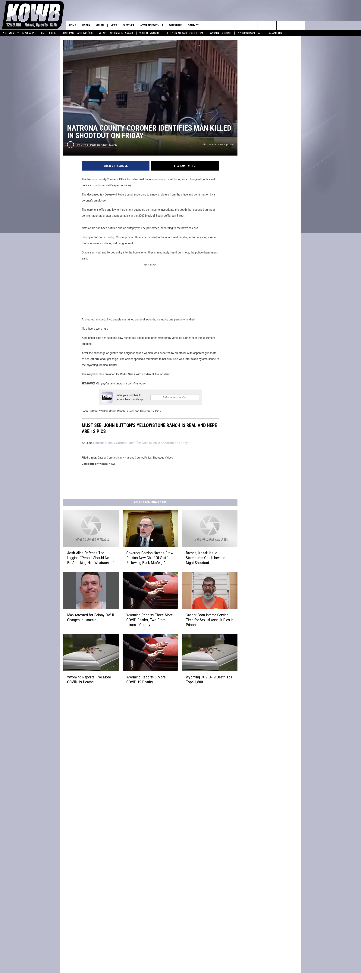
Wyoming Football (221, 33)
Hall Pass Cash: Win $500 (78, 33)
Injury (121, 457)
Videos (169, 457)
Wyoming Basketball (249, 33)
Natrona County (134, 457)
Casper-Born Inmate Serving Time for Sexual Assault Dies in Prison (210, 620)
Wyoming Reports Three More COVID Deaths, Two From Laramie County (149, 620)
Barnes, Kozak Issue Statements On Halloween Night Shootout (205, 558)
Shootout (158, 457)
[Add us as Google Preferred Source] (271, 25)
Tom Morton (81, 144)
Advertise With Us (151, 25)
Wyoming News (106, 463)
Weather (128, 25)
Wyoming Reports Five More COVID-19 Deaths (89, 679)
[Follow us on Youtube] (300, 25)
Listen (86, 25)
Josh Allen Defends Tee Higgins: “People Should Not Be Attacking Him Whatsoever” (90, 558)
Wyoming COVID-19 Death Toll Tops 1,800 (209, 679)
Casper (102, 457)
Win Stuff (175, 25)
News (114, 25)
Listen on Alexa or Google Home (185, 33)
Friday (111, 237)
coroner (111, 457)
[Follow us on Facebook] (281, 25)
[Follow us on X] (290, 25)
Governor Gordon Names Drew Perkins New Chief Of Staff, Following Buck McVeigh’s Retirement (149, 558)
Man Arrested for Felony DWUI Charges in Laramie (90, 617)
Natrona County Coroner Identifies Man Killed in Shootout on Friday (140, 443)
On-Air (100, 25)
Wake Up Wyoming (149, 33)
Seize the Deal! (48, 33)
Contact (193, 25)
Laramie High (275, 33)
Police (148, 457)
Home (72, 25)
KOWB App (28, 33)
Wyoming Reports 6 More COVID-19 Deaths (146, 679)
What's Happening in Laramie (116, 33)
